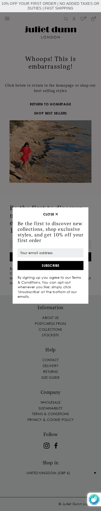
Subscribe (50, 265)
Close (48, 214)
